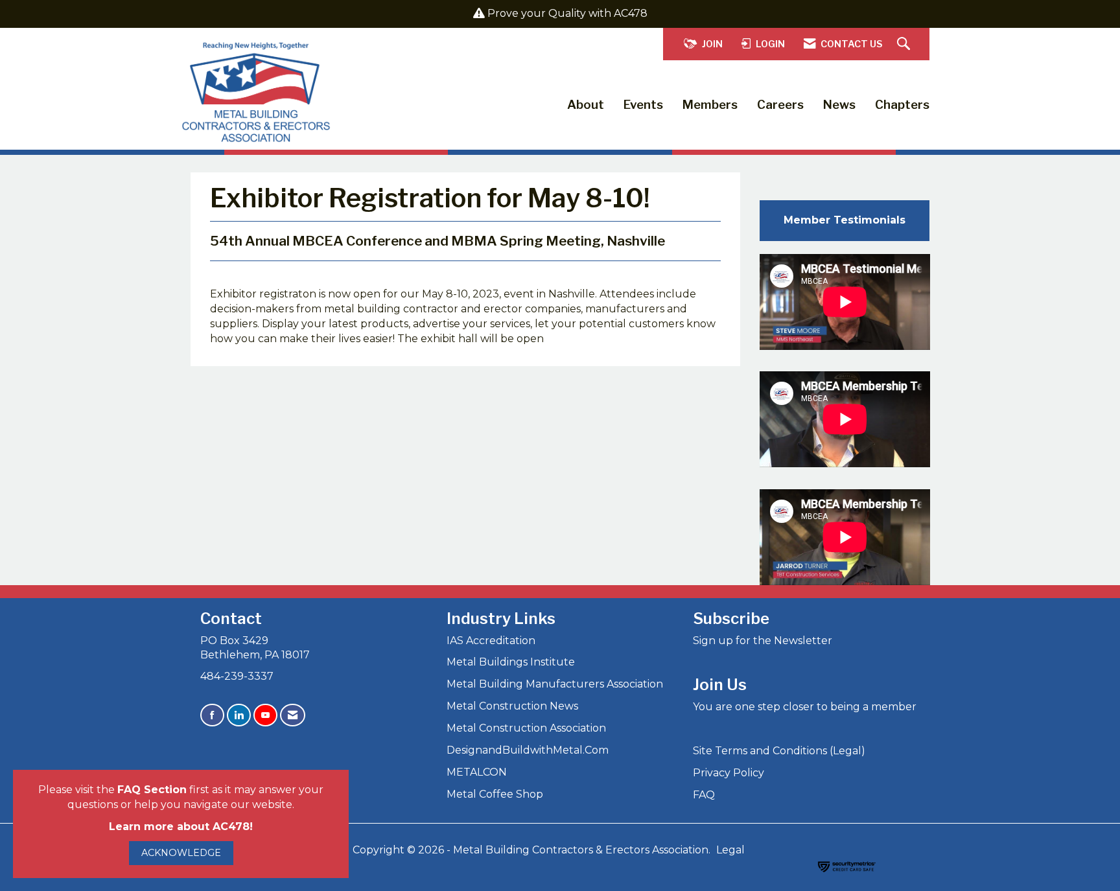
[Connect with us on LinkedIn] (239, 715)
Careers (780, 104)
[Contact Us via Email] (292, 715)
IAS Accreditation (491, 640)
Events (643, 104)
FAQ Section (152, 789)
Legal (730, 850)
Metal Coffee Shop (495, 794)
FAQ (704, 795)
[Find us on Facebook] (212, 715)
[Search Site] (905, 44)
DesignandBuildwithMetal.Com (528, 750)
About (585, 104)
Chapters (902, 104)
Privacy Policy (728, 773)
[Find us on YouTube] (265, 715)
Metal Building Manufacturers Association (555, 684)
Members (710, 104)
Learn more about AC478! (181, 826)
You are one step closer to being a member (804, 706)
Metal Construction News (512, 706)
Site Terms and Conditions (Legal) (779, 751)
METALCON (477, 772)
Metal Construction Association (526, 728)
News (839, 104)
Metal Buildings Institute (511, 662)
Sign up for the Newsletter (762, 640)
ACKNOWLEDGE (181, 853)
